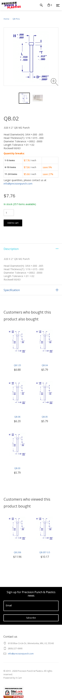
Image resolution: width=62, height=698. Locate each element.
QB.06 (17, 416)
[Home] (10, 5)
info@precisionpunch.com (18, 183)
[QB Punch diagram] (24, 98)
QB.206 (17, 552)
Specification (12, 290)
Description (11, 249)
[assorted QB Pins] (38, 98)
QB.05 (45, 416)
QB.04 (45, 365)
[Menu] (58, 5)
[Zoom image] (54, 82)
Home (6, 19)
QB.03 (17, 468)
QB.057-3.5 (44, 552)
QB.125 (17, 365)
